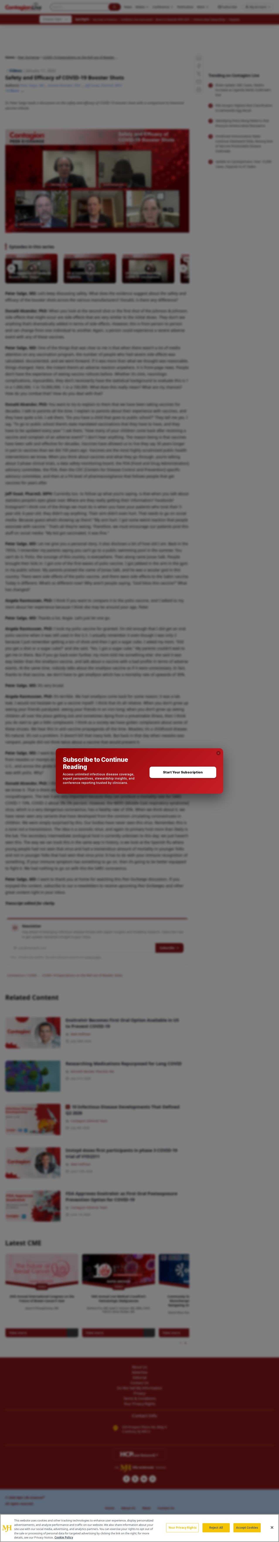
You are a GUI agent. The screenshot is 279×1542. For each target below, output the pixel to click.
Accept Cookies (247, 1528)
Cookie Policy (63, 1537)
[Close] (272, 1527)
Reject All (216, 1528)
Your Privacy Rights (182, 1528)
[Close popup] (218, 753)
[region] (139, 1528)
